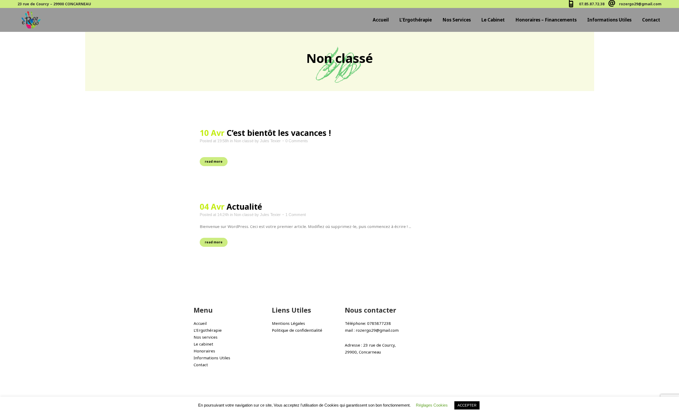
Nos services (205, 337)
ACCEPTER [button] (467, 405)
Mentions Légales (288, 323)
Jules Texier (270, 141)
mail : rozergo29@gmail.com (372, 330)
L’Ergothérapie (208, 330)
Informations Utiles (212, 357)
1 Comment (295, 214)
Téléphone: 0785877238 (368, 323)
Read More (214, 161)
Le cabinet (203, 344)
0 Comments (296, 141)
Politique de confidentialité (297, 330)
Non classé (244, 141)
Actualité (244, 206)
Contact (201, 364)
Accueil (200, 323)
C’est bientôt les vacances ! (279, 132)
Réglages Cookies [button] (432, 405)
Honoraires (204, 350)
